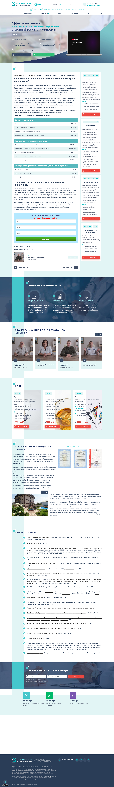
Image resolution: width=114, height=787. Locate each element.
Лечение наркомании (29, 75)
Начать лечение (22, 426)
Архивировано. (69, 569)
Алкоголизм (49, 592)
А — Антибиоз (66, 594)
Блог (20, 75)
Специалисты (59, 13)
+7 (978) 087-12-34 (92, 3)
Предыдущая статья (22, 267)
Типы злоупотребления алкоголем (38, 537)
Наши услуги (44, 13)
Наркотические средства (35, 653)
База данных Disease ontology (36, 638)
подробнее (92, 114)
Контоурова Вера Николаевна (45, 364)
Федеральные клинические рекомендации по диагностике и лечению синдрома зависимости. (57, 623)
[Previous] (97, 334)
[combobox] (64, 4)
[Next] (100, 334)
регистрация (92, 257)
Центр (13, 13)
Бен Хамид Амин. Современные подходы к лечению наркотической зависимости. (53, 628)
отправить (77, 676)
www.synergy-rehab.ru (48, 776)
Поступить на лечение (22, 54)
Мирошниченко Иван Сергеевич (36, 257)
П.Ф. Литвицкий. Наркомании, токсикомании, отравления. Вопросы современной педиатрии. (56, 613)
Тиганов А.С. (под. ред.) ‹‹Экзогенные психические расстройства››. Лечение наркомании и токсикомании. (60, 608)
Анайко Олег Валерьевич (90, 364)
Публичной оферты (43, 681)
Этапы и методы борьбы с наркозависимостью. (42, 633)
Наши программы (28, 13)
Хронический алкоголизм (35, 597)
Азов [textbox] (60, 4)
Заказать (60, 124)
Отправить (45, 239)
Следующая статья (69, 267)
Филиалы (99, 13)
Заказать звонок (67, 761)
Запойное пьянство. (33, 543)
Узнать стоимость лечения (44, 54)
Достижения (74, 13)
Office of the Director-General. (36, 569)
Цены (87, 13)
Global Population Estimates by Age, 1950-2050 (41, 563)
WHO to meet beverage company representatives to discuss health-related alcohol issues (53, 574)
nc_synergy (27, 701)
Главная (16, 75)
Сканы (97, 594)
